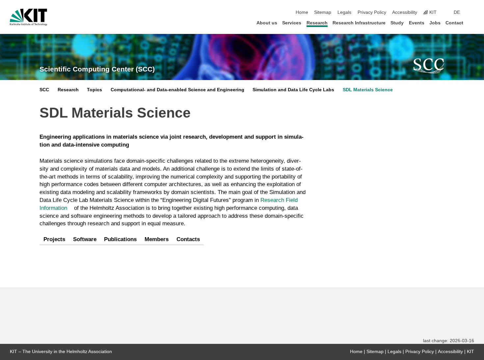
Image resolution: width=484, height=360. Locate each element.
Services (291, 22)
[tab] (54, 239)
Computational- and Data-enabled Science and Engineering (177, 89)
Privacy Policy (372, 12)
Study (397, 22)
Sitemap (322, 12)
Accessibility (404, 12)
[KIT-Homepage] (28, 17)
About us (266, 22)
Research (317, 22)
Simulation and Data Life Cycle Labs (293, 89)
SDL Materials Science (368, 89)
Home (302, 12)
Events (416, 22)
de (457, 12)
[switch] (472, 12)
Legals (344, 12)
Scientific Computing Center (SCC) (97, 69)
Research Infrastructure (359, 22)
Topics (94, 89)
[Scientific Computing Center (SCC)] (429, 65)
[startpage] (472, 22)
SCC (44, 89)
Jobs (435, 22)
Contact (454, 22)
